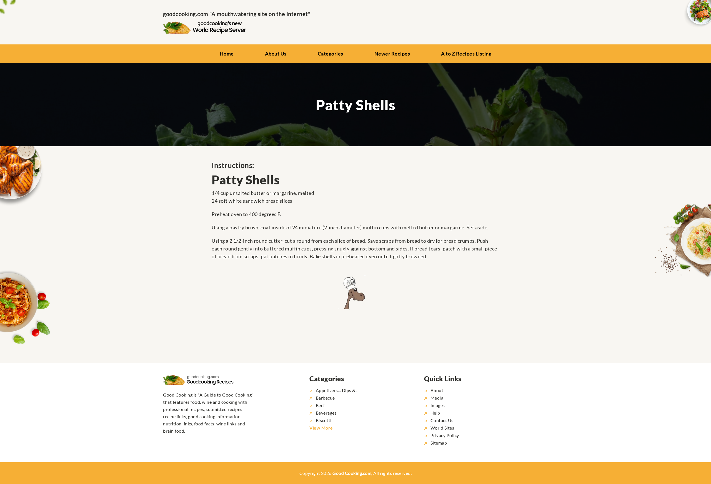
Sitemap (438, 442)
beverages (326, 412)
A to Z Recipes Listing (466, 54)
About (436, 390)
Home (227, 54)
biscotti (324, 420)
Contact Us (441, 420)
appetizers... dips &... (337, 390)
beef (320, 405)
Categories (330, 54)
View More (321, 427)
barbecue (325, 397)
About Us (276, 54)
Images (437, 405)
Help (434, 412)
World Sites (441, 427)
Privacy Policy (444, 435)
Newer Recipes (392, 54)
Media (436, 397)
